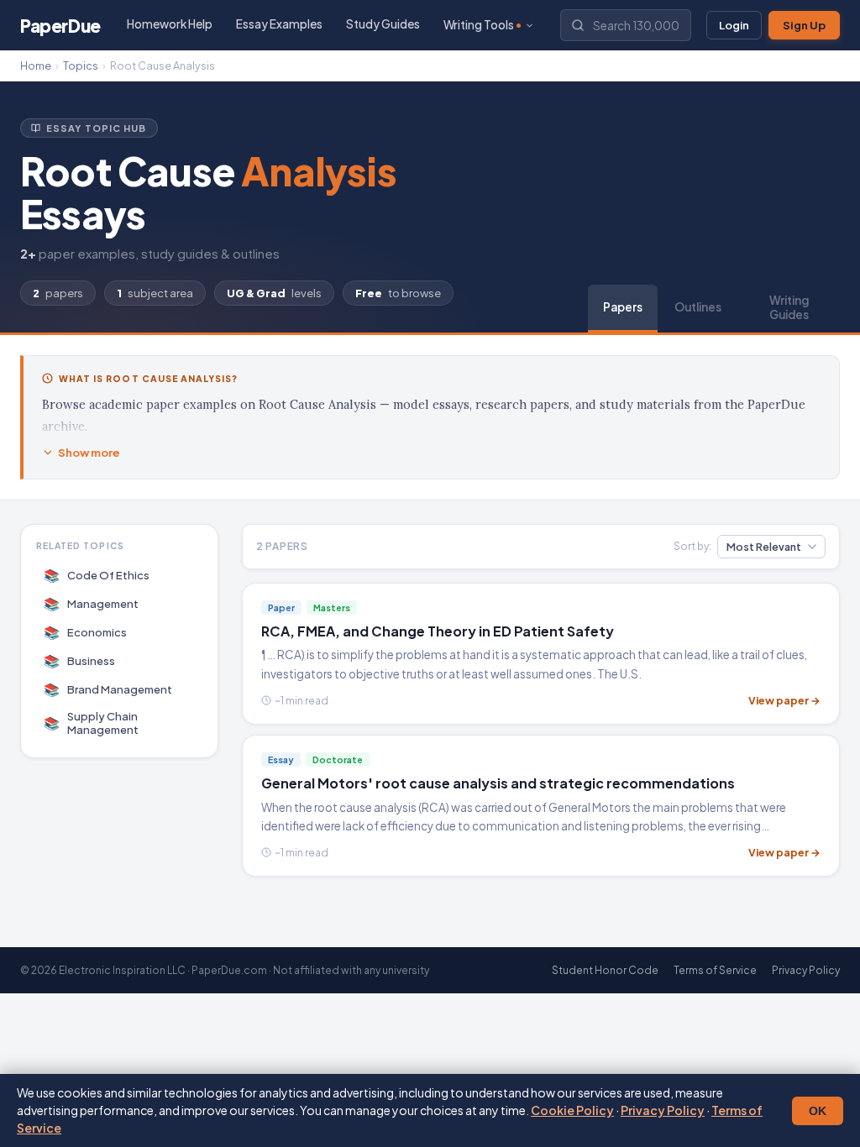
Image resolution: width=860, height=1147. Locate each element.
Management (91, 603)
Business (80, 660)
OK (817, 1111)
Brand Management (108, 689)
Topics (80, 65)
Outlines (697, 307)
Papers (622, 307)
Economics (86, 632)
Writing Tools (478, 25)
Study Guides (383, 24)
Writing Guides (789, 307)
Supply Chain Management (91, 723)
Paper (60, 25)
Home (35, 65)
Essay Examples (279, 24)
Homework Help (169, 24)
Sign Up (804, 25)
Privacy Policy (663, 1110)
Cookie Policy (572, 1110)
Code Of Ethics (97, 575)
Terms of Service (715, 970)
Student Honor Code (605, 970)
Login (734, 25)
